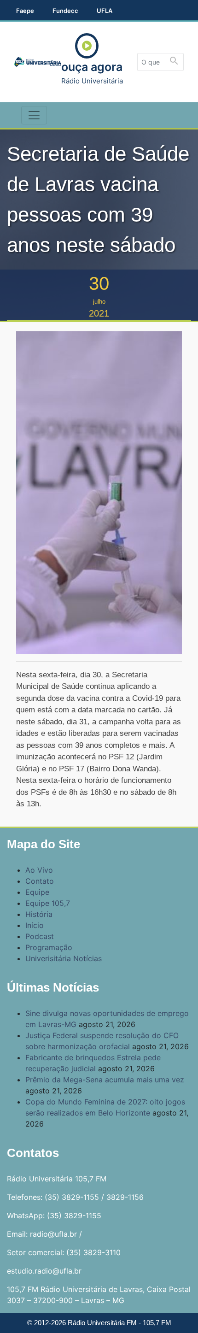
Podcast (39, 936)
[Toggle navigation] (34, 115)
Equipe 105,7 (47, 903)
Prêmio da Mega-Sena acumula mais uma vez (104, 1079)
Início (34, 925)
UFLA (104, 10)
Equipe (37, 892)
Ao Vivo (39, 870)
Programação (48, 947)
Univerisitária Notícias (63, 958)
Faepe (25, 10)
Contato (39, 881)
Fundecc (65, 10)
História (38, 914)
